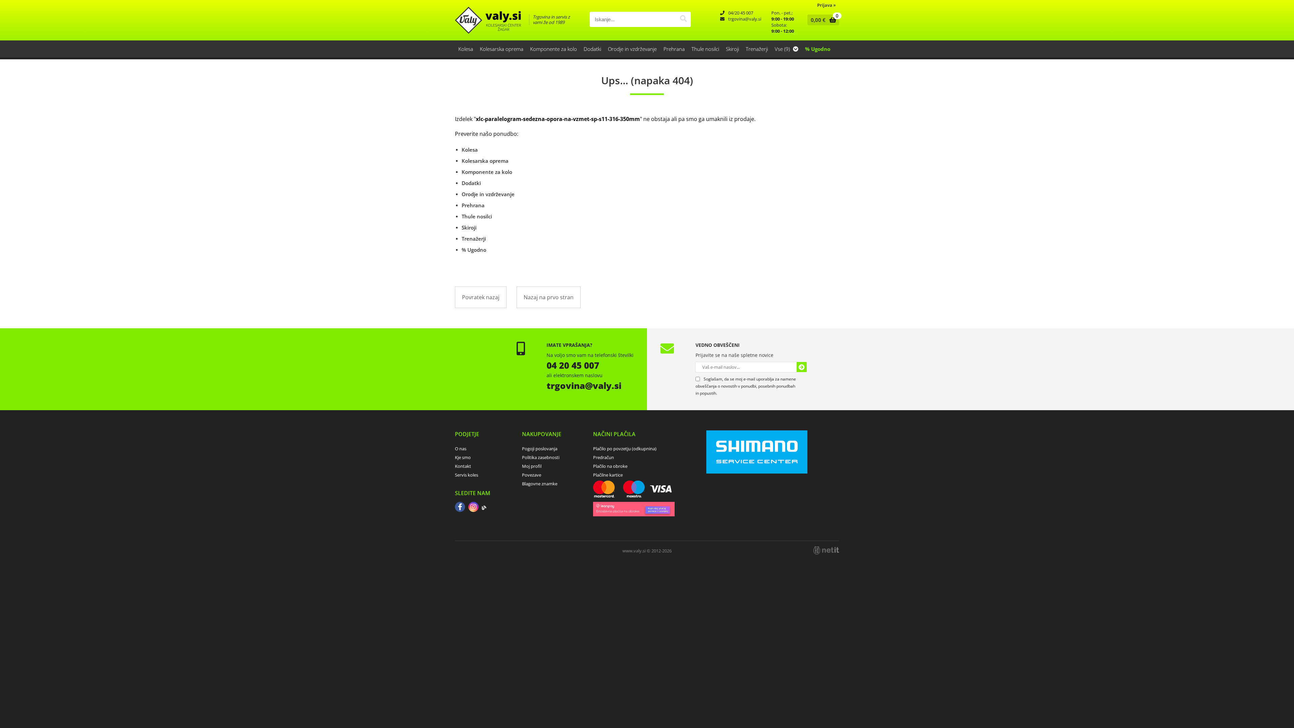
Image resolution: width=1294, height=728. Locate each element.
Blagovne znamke (539, 484)
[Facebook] (460, 508)
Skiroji (732, 49)
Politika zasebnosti (540, 457)
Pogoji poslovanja (539, 449)
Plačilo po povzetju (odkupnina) (624, 449)
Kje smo (463, 457)
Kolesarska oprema (501, 49)
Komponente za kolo (553, 49)
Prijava (826, 5)
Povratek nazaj (480, 297)
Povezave (531, 475)
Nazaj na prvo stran (549, 297)
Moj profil (532, 466)
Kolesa (465, 49)
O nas (460, 449)
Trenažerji (757, 49)
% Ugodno (817, 49)
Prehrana (674, 49)
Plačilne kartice (608, 475)
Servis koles (466, 475)
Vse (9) (783, 49)
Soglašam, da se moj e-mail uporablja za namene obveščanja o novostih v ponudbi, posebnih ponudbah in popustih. (746, 386)
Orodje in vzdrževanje (632, 49)
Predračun (603, 457)
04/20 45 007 (740, 13)
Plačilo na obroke (610, 466)
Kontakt (463, 466)
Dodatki (592, 49)
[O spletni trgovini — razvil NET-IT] (826, 550)
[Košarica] (821, 19)
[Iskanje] (683, 19)
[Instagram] (473, 508)
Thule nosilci (705, 49)
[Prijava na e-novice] (802, 367)
